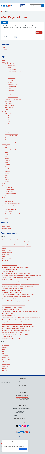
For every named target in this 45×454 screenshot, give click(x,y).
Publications (5, 197)
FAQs (6, 109)
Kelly (6, 147)
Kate (6, 175)
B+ (8, 127)
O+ (8, 123)
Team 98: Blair (5, 263)
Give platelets (8, 103)
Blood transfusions (9, 139)
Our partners (8, 195)
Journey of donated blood (11, 132)
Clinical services (9, 191)
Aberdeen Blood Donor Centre (22, 395)
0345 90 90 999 (22, 385)
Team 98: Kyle (5, 254)
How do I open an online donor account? (12, 332)
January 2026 (5, 357)
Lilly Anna (7, 171)
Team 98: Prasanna (7, 252)
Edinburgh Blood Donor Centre (22, 398)
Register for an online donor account (11, 203)
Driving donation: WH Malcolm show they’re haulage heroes (17, 324)
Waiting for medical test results (15, 71)
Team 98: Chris (6, 260)
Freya (6, 166)
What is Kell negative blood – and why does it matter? (15, 241)
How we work (8, 187)
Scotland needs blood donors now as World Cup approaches (17, 286)
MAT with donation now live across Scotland (13, 328)
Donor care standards (10, 193)
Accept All (23, 449)
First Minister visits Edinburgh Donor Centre (13, 239)
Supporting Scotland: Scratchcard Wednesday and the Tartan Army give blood (21, 275)
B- (8, 119)
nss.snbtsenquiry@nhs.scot (19, 418)
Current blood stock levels (11, 134)
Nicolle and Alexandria (10, 150)
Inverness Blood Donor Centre (22, 401)
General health (11, 65)
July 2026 (4, 347)
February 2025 (6, 364)
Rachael (7, 158)
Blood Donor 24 (9, 107)
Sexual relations (12, 69)
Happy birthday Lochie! (8, 313)
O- (8, 115)
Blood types (8, 113)
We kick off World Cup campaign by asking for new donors (16, 300)
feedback (41, 1)
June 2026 (5, 349)
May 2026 (4, 351)
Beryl (6, 152)
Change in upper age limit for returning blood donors (15, 334)
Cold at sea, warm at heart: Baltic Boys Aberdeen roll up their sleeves (19, 311)
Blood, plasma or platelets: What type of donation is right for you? (18, 326)
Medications (11, 76)
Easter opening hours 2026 (9, 298)
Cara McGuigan (6, 226)
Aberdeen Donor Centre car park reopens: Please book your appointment (20, 284)
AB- (9, 121)
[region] (15, 446)
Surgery (10, 88)
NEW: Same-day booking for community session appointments (18, 244)
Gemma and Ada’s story (8, 271)
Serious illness (11, 90)
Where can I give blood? (8, 205)
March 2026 (5, 353)
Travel (9, 67)
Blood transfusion (12, 84)
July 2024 (4, 368)
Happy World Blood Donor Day (10, 269)
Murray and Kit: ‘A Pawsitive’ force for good (12, 290)
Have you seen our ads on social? (10, 282)
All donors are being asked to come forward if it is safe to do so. (18, 319)
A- (8, 117)
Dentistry (10, 82)
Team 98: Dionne (6, 250)
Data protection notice (10, 209)
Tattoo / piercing (12, 78)
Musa (6, 177)
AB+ (9, 129)
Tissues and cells (9, 189)
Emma (6, 162)
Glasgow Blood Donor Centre (22, 399)
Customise (8, 449)
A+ (8, 125)
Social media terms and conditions (13, 213)
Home (2, 11)
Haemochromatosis (13, 97)
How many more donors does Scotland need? (13, 305)
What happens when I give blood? (13, 99)
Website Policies (6, 208)
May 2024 (4, 370)
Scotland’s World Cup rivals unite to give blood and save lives (17, 279)
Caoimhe (7, 160)
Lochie (6, 145)
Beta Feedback (9, 201)
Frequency (10, 73)
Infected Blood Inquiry (10, 142)
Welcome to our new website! (9, 265)
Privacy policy (8, 211)
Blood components (9, 137)
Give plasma (8, 101)
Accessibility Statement (11, 215)
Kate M (7, 179)
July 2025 (4, 362)
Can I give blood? (9, 63)
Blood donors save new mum (9, 303)
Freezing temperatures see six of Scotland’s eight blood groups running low (21, 317)
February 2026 (6, 355)
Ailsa (6, 156)
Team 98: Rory (5, 256)
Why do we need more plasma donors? (12, 307)
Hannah (7, 168)
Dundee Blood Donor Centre (22, 396)
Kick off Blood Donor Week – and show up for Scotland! (16, 273)
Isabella (7, 173)
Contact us (5, 200)
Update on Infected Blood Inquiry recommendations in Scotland (18, 294)
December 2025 (6, 359)
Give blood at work (9, 105)
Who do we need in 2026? (8, 315)
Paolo (6, 154)
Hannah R (7, 164)
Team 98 (4, 248)
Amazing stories (6, 144)
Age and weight (12, 86)
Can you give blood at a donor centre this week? (14, 322)
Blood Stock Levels (13, 135)
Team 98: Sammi (6, 258)
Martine (7, 181)
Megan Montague (6, 228)
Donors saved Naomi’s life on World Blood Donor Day (15, 267)
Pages (4, 47)
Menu (22, 5)
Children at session (7, 336)
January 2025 (5, 366)
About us (4, 185)
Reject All (15, 449)
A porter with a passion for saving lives (11, 292)
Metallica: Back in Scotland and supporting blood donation (16, 277)
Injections (10, 92)
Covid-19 (10, 95)
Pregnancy (10, 80)
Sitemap (7, 218)
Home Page (38, 32)
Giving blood (5, 62)
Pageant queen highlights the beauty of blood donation (16, 296)
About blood (5, 111)
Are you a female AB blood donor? (10, 309)
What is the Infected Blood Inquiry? (11, 338)
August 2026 (5, 345)
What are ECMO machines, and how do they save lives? (16, 330)
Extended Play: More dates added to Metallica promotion (16, 246)
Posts (4, 51)
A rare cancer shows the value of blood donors (13, 288)
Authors (5, 49)
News (3, 183)
